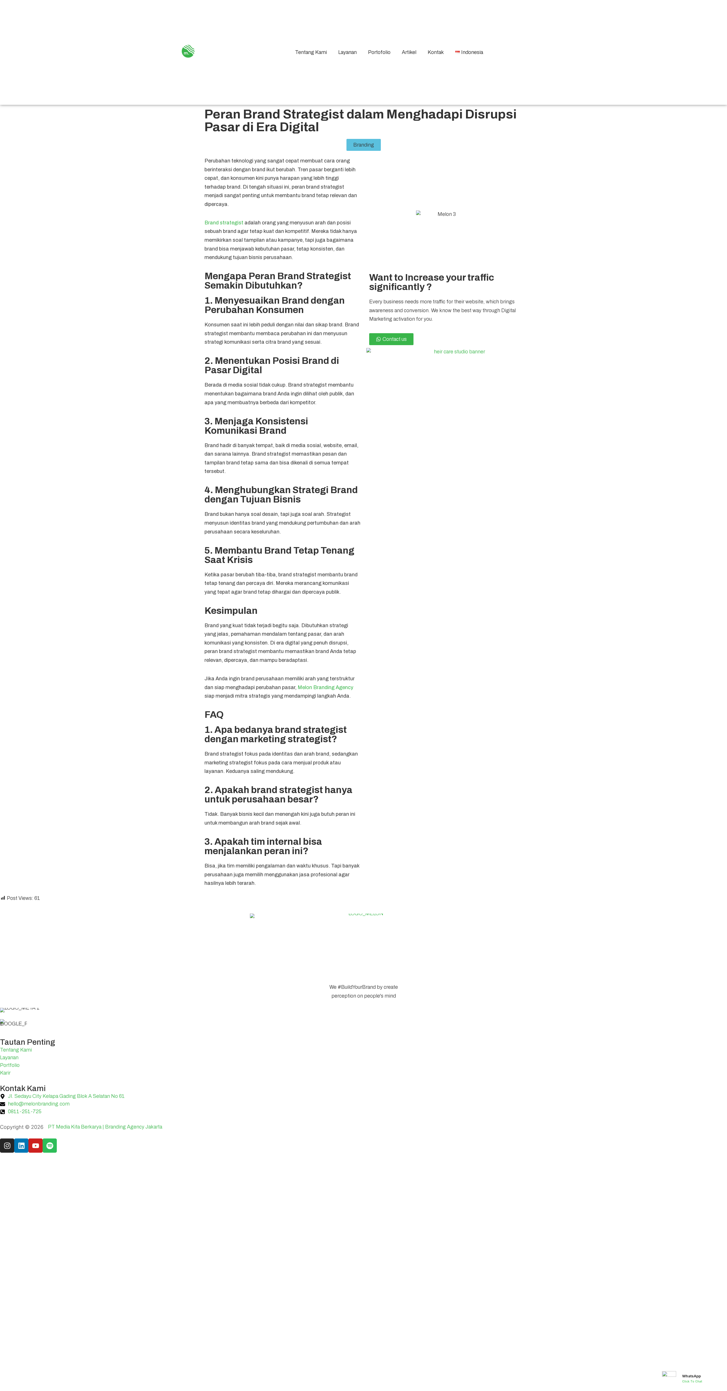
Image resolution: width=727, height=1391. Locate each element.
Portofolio (379, 52)
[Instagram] (7, 1145)
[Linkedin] (21, 1145)
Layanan (347, 52)
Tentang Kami (311, 52)
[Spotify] (50, 1145)
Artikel (409, 52)
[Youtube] (35, 1145)
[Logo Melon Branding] (188, 51)
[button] (363, 145)
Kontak (436, 52)
